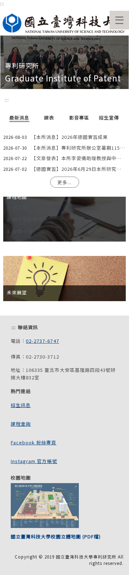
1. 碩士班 (17, 207)
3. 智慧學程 (20, 231)
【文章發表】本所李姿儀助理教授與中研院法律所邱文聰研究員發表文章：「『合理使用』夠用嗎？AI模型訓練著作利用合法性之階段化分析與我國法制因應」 (78, 158)
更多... (64, 182)
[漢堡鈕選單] (119, 20)
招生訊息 (21, 405)
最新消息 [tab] (19, 117)
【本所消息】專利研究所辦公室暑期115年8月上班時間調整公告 (78, 147)
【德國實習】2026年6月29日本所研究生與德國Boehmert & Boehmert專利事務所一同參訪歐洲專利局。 (78, 168)
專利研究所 (22, 65)
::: (2, 3)
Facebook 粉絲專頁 (34, 442)
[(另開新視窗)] (64, 21)
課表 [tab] (49, 117)
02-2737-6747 (42, 340)
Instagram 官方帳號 (34, 461)
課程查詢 (21, 423)
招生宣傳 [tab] (109, 117)
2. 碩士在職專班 (25, 219)
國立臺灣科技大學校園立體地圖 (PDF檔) (56, 536)
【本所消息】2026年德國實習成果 (69, 137)
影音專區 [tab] (79, 117)
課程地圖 (17, 196)
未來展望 (17, 292)
